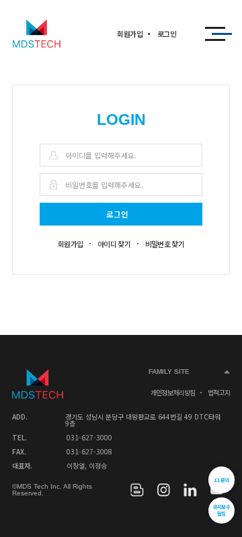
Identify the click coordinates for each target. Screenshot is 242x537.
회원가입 (129, 34)
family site (169, 371)
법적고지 (219, 392)
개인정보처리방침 (173, 392)
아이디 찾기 (113, 243)
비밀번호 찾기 (165, 243)
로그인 (166, 34)
